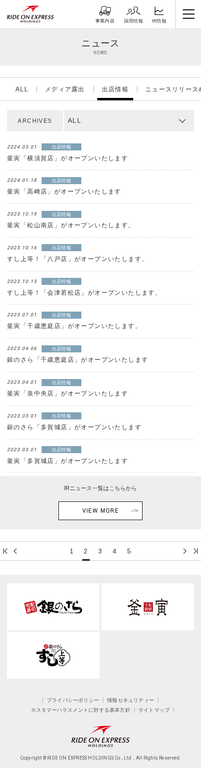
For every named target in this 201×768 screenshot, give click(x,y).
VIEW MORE (100, 510)
